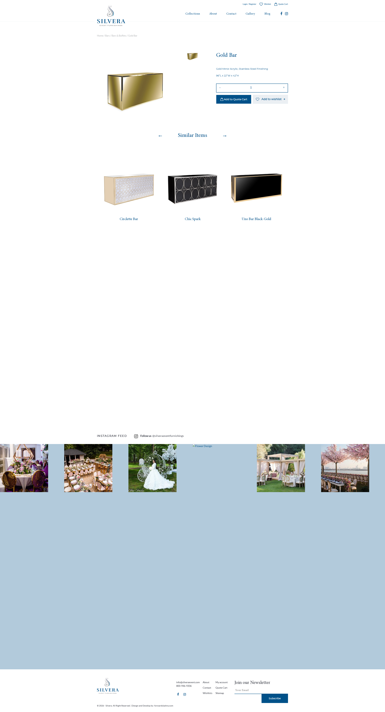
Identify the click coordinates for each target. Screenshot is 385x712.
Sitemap (220, 693)
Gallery (250, 13)
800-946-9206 (184, 686)
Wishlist (267, 4)
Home (100, 35)
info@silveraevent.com (188, 682)
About (213, 13)
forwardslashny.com (163, 705)
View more (32, 468)
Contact (231, 13)
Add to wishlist (271, 99)
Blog (267, 13)
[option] (134, 85)
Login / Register (249, 4)
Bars (107, 35)
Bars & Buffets (119, 35)
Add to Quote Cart (235, 99)
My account (222, 682)
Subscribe (275, 698)
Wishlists (207, 693)
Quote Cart (283, 4)
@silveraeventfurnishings (168, 435)
